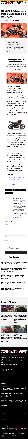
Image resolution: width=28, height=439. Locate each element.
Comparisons (4, 261)
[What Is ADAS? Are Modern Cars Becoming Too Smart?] (20, 329)
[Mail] (17, 216)
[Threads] (21, 216)
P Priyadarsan (15, 20)
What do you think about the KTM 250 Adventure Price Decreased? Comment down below (15, 49)
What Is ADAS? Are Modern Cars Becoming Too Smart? (20, 337)
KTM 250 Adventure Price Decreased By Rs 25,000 (15, 45)
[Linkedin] (15, 216)
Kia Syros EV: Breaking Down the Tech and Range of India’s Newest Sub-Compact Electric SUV (12, 277)
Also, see (10, 51)
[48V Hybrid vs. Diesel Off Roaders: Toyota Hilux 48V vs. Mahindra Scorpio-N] (7, 308)
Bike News (3, 8)
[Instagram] (13, 216)
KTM (17, 88)
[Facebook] (8, 370)
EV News (3, 274)
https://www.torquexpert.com (19, 200)
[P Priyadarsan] (10, 207)
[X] (19, 216)
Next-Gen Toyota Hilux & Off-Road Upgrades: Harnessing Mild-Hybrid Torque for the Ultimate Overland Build (13, 270)
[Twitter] (11, 370)
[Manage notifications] (3, 436)
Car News (3, 266)
